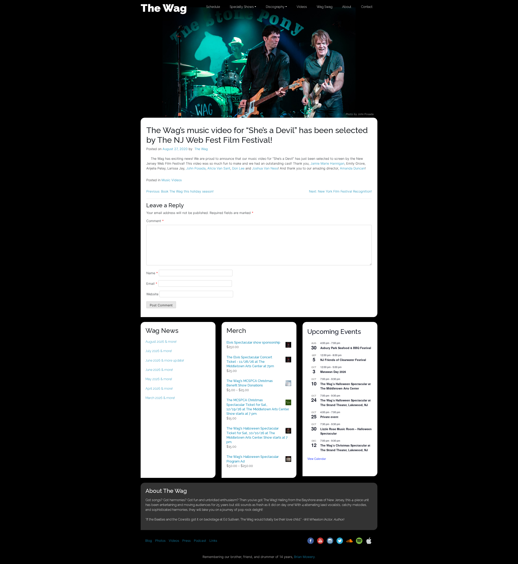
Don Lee (238, 168)
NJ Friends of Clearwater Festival (343, 360)
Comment (155, 221)
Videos (302, 7)
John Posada (196, 168)
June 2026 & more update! (164, 360)
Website (152, 294)
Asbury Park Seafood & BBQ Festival (345, 348)
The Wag (164, 8)
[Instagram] (330, 540)
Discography (275, 7)
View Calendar (316, 459)
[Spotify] (359, 540)
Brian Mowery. (304, 557)
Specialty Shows (242, 7)
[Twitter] (339, 540)
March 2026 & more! (160, 398)
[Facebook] (310, 540)
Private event (329, 417)
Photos (160, 541)
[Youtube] (320, 540)
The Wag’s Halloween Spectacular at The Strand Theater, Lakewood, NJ (345, 402)
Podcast (200, 541)
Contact (367, 7)
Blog (148, 541)
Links (213, 541)
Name (152, 273)
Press (186, 541)
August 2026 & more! (160, 342)
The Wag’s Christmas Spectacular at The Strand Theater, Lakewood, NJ (345, 447)
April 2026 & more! (159, 388)
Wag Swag (324, 7)
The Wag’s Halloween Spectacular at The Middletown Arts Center (345, 386)
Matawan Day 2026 (333, 372)
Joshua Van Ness (265, 168)
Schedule (213, 7)
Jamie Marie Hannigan (327, 163)
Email (151, 283)
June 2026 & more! (159, 370)
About (346, 7)
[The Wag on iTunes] (369, 540)
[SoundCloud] (349, 540)
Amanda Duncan (352, 168)
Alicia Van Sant (218, 168)
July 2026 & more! (158, 351)
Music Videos (171, 180)
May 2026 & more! (158, 379)
